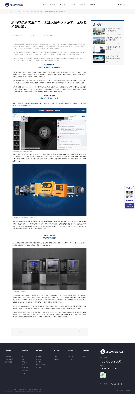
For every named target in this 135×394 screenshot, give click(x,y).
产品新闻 (25, 11)
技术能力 (38, 356)
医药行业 (24, 373)
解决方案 (62, 4)
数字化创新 (25, 367)
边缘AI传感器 (8, 362)
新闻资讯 (17, 11)
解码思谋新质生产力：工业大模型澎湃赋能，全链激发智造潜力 (48, 11)
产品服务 (52, 4)
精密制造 (24, 364)
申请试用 (129, 200)
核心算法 (38, 359)
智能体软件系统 (9, 359)
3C (22, 356)
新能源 (23, 359)
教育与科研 (25, 370)
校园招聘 (70, 356)
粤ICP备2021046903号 (37, 389)
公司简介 (56, 356)
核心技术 (72, 4)
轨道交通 (24, 362)
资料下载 (86, 350)
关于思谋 (82, 4)
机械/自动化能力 (40, 364)
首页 (44, 4)
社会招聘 (70, 359)
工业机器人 (8, 356)
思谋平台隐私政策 (118, 390)
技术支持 (128, 390)
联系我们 (56, 359)
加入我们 (92, 4)
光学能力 (38, 362)
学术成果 (38, 367)
